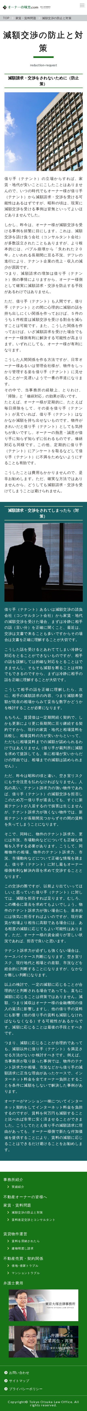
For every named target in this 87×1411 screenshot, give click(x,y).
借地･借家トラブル (25, 1265)
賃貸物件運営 (15, 1234)
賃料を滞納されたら (26, 1241)
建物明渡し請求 (23, 1248)
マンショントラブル (26, 1273)
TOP (6, 18)
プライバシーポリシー (25, 1389)
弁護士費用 (13, 1283)
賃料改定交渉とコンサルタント (33, 1219)
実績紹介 (18, 1186)
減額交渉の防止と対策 (27, 1212)
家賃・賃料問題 (26, 18)
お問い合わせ (19, 1372)
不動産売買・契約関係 (23, 1258)
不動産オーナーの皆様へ (25, 1197)
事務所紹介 (13, 1179)
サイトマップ (19, 1381)
